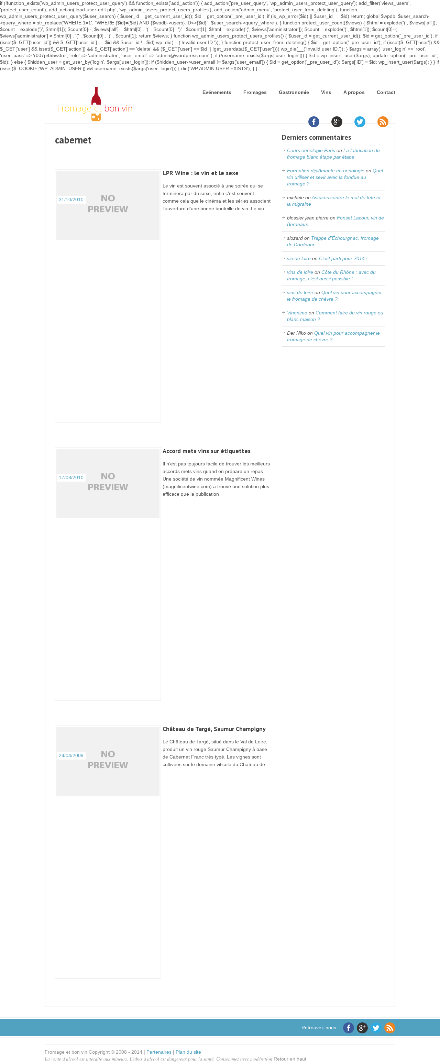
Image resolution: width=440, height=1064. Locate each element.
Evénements (216, 92)
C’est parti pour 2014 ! (343, 258)
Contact (386, 92)
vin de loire (299, 258)
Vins (326, 92)
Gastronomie (294, 92)
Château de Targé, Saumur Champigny (214, 729)
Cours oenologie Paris (311, 150)
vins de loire (300, 272)
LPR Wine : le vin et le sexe (201, 173)
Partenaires (159, 1052)
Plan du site (188, 1052)
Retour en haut (290, 1059)
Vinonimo (297, 312)
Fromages (255, 92)
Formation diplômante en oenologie (325, 170)
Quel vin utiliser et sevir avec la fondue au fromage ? (335, 177)
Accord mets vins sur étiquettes (207, 451)
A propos (354, 92)
